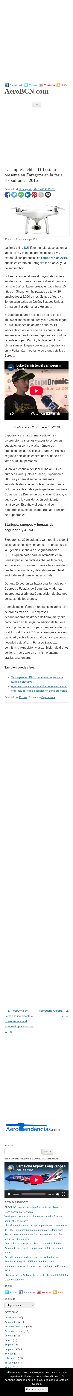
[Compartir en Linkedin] (28, 196)
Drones (23, 697)
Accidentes (10, 1317)
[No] (68, 1382)
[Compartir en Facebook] (7, 196)
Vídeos (8, 1367)
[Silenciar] (58, 1194)
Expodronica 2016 (54, 257)
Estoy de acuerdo (36, 1389)
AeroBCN (26, 91)
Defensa (8, 1335)
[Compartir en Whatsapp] (21, 196)
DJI (26, 247)
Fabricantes (10, 1358)
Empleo (8, 1344)
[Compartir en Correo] (48, 196)
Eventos (8, 1353)
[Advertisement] (36, 41)
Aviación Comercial (14, 1326)
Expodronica (48, 697)
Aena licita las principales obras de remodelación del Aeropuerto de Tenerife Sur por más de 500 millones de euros (34, 1248)
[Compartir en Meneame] (41, 196)
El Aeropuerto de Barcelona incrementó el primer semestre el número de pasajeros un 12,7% (19, 1021)
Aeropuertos (11, 1322)
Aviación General (13, 1331)
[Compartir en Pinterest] (34, 196)
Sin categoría (11, 1362)
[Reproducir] (9, 1194)
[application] (36, 1180)
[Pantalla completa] (64, 1194)
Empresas (10, 1349)
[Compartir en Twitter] (14, 196)
